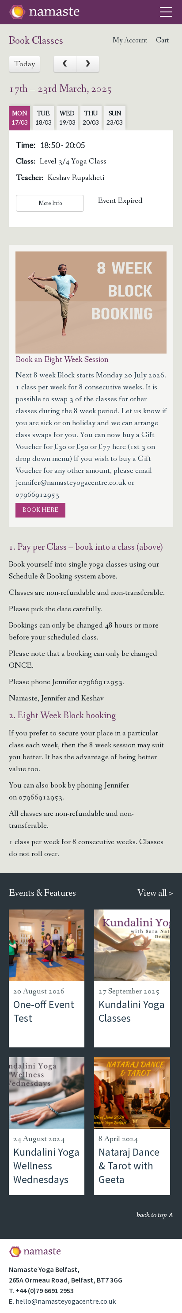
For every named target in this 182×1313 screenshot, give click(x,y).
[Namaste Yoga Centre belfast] (44, 12)
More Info (50, 203)
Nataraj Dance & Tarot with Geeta (129, 1165)
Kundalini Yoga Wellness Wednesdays (46, 1165)
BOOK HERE (40, 510)
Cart (162, 40)
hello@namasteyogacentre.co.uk (65, 1301)
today (24, 64)
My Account (130, 40)
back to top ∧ (154, 1215)
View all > (155, 893)
